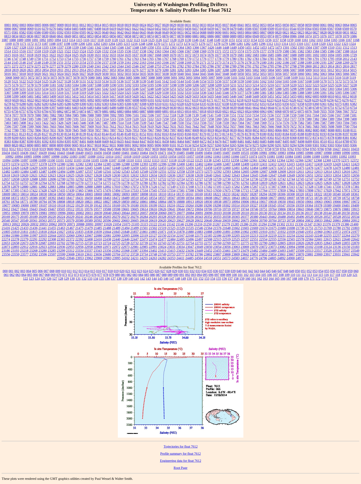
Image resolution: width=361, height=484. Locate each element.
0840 (52, 36)
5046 (210, 74)
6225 (285, 100)
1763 (135, 59)
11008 (91, 156)
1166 (341, 40)
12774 (98, 183)
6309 (150, 104)
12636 (171, 175)
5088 (151, 77)
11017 (118, 156)
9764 (305, 149)
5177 (22, 85)
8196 (338, 134)
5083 (114, 77)
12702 (79, 179)
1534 (112, 51)
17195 (217, 186)
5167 (300, 81)
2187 (293, 62)
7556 (203, 122)
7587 (323, 122)
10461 (125, 153)
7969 (158, 130)
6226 (293, 100)
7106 (150, 115)
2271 (7, 66)
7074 (7, 115)
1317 (307, 44)
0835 (22, 36)
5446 (233, 96)
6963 (263, 111)
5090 (166, 77)
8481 (241, 141)
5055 (270, 74)
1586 (331, 51)
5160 (248, 81)
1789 (300, 59)
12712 (125, 179)
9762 (290, 149)
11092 (343, 156)
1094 (57, 40)
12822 (291, 183)
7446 (82, 122)
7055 (323, 111)
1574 (240, 51)
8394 (60, 141)
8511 (331, 141)
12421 (346, 164)
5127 (60, 81)
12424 (6, 168)
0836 (30, 36)
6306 (128, 104)
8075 (293, 130)
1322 (337, 44)
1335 (45, 47)
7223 (158, 119)
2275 (37, 66)
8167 (195, 134)
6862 (60, 111)
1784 (263, 59)
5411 (68, 96)
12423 (355, 164)
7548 (173, 122)
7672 (293, 126)
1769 (180, 59)
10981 (263, 153)
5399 (15, 96)
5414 (90, 96)
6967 (270, 111)
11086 (307, 156)
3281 (173, 70)
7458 (90, 122)
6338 (225, 104)
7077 (15, 115)
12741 (272, 179)
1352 (165, 47)
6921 (225, 111)
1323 (345, 44)
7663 (255, 126)
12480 (346, 168)
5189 (105, 85)
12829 (355, 183)
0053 (263, 25)
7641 (188, 126)
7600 (37, 126)
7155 (263, 115)
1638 (143, 55)
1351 (158, 47)
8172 (210, 134)
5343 (210, 92)
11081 (271, 156)
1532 (105, 51)
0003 (22, 25)
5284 (255, 89)
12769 (70, 183)
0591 (52, 32)
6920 (218, 111)
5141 (158, 81)
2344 (120, 66)
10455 (88, 153)
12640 (208, 175)
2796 (278, 66)
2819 (15, 70)
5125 (45, 81)
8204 (37, 138)
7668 (278, 126)
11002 (64, 156)
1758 (97, 59)
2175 (233, 62)
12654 (337, 175)
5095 (204, 77)
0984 (285, 36)
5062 (316, 74)
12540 (98, 171)
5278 (210, 89)
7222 (150, 119)
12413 (281, 164)
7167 (338, 115)
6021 (23, 100)
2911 (60, 70)
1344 (105, 47)
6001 (300, 96)
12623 (52, 175)
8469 (195, 141)
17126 (153, 186)
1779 (225, 59)
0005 (37, 25)
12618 (6, 175)
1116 (86, 40)
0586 (37, 32)
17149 (171, 186)
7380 (308, 119)
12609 (282, 171)
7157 (278, 115)
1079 (346, 36)
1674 (203, 55)
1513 (353, 47)
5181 (53, 85)
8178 (248, 134)
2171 (203, 62)
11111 (138, 160)
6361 (323, 104)
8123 (22, 134)
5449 (255, 96)
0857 (120, 36)
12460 (226, 168)
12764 (42, 183)
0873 (143, 36)
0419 (112, 28)
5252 (180, 89)
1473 (278, 47)
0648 (158, 32)
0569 (345, 28)
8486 (271, 141)
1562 (150, 51)
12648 (281, 175)
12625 (70, 175)
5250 (165, 89)
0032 (195, 25)
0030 (180, 25)
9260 (218, 145)
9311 (5, 149)
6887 (143, 111)
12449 (125, 168)
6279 (15, 104)
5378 (248, 92)
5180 (45, 85)
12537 (89, 171)
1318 (314, 44)
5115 (331, 77)
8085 (316, 130)
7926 (128, 130)
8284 (255, 138)
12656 (355, 175)
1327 (15, 47)
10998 (55, 156)
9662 (170, 149)
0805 (255, 32)
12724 (180, 179)
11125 (199, 160)
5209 (218, 85)
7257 (203, 119)
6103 (166, 100)
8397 (75, 141)
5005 (278, 70)
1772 (195, 59)
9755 (253, 149)
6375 (338, 104)
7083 (60, 115)
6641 (248, 107)
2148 (37, 62)
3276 (135, 70)
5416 (105, 96)
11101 (60, 160)
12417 (309, 164)
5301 (316, 89)
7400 (353, 119)
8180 (263, 134)
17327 (300, 186)
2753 (158, 66)
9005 (75, 145)
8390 (30, 141)
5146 (195, 81)
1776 (203, 59)
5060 (300, 74)
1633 (112, 55)
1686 (278, 55)
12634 (153, 175)
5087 (144, 77)
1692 (316, 55)
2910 (53, 70)
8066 (278, 130)
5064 (331, 74)
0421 (128, 28)
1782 (248, 59)
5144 (180, 81)
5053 (263, 74)
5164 (278, 81)
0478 (225, 28)
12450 (134, 168)
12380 (61, 164)
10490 (199, 153)
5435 (210, 96)
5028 (90, 74)
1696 (346, 55)
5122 (22, 81)
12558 (181, 171)
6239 (323, 100)
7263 (240, 119)
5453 (285, 96)
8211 (90, 138)
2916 (97, 70)
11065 (226, 156)
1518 (37, 51)
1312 (269, 44)
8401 (83, 141)
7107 (158, 115)
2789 (233, 66)
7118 (173, 115)
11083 (280, 156)
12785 (190, 183)
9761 (283, 149)
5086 (136, 77)
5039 (173, 74)
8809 (7, 145)
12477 (318, 168)
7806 (37, 130)
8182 (270, 134)
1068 (300, 36)
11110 (130, 160)
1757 (90, 59)
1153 (246, 40)
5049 (233, 74)
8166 (188, 134)
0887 (218, 36)
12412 (272, 164)
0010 (68, 25)
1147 (202, 40)
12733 (235, 179)
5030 (105, 74)
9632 (80, 149)
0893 (240, 36)
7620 (158, 126)
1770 (188, 59)
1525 (90, 51)
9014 (82, 145)
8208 (68, 138)
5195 (150, 85)
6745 (285, 107)
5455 (293, 96)
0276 (52, 28)
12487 (43, 171)
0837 (37, 36)
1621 (45, 55)
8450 (150, 141)
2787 (218, 66)
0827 (316, 32)
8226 (158, 138)
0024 (143, 25)
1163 (319, 40)
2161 (128, 62)
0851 (75, 36)
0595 (82, 32)
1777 (210, 59)
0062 (331, 25)
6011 (338, 96)
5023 (52, 74)
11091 (334, 156)
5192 (128, 85)
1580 (285, 51)
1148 (210, 40)
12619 (15, 175)
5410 (60, 96)
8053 (263, 130)
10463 (134, 153)
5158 (233, 81)
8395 (68, 141)
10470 (153, 153)
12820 (272, 183)
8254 (218, 138)
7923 (120, 130)
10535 (245, 153)
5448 (248, 96)
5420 (135, 96)
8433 (113, 141)
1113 (65, 40)
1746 (7, 59)
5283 (248, 89)
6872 (67, 111)
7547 (165, 122)
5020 (37, 74)
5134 (105, 81)
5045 (203, 74)
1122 (129, 40)
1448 (225, 47)
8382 (353, 138)
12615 (337, 171)
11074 (253, 156)
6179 (225, 100)
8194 (331, 134)
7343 (255, 119)
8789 (346, 141)
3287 (218, 70)
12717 (153, 179)
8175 (233, 134)
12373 (6, 164)
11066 (235, 156)
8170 (203, 134)
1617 (22, 55)
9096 (158, 145)
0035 (218, 25)
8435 (120, 141)
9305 (346, 145)
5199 (180, 85)
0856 (112, 36)
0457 (195, 28)
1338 (68, 47)
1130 (188, 40)
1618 (30, 55)
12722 (162, 179)
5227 (346, 85)
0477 (218, 28)
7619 (150, 126)
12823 (300, 183)
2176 (240, 62)
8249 (195, 138)
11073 (244, 156)
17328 (309, 186)
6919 (210, 111)
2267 (331, 62)
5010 (316, 70)
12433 (61, 168)
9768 (328, 149)
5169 (316, 81)
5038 (165, 74)
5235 (52, 89)
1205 (119, 44)
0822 (293, 32)
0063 (338, 25)
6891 (165, 111)
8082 (308, 130)
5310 (30, 92)
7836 (60, 130)
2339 (82, 66)
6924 (248, 111)
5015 (353, 70)
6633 (195, 107)
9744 (215, 149)
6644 (271, 107)
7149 (218, 115)
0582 (22, 32)
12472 (281, 168)
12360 (244, 160)
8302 (270, 138)
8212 (97, 138)
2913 (75, 70)
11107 (113, 160)
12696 (52, 179)
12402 (199, 164)
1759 (105, 59)
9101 (173, 145)
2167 (173, 62)
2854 (45, 70)
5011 (323, 70)
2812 (316, 66)
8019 (210, 130)
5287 (270, 89)
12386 (116, 164)
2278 (60, 66)
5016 (7, 74)
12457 (199, 168)
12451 (144, 168)
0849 (67, 36)
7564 (240, 122)
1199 (74, 44)
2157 (105, 62)
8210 (83, 138)
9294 (293, 145)
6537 (135, 107)
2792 (255, 66)
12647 (272, 175)
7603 (53, 126)
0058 (300, 25)
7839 (68, 130)
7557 (210, 122)
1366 (195, 47)
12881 (33, 186)
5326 (135, 92)
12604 (236, 171)
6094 (105, 100)
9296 (300, 145)
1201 (89, 44)
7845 (75, 130)
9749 (223, 149)
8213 (105, 138)
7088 (90, 115)
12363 (272, 160)
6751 (331, 107)
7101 (135, 115)
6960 (255, 111)
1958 (338, 59)
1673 (195, 55)
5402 (37, 96)
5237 (67, 89)
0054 (270, 25)
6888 (150, 111)
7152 (240, 115)
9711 (193, 149)
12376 (24, 164)
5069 (16, 77)
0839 (45, 36)
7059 (331, 111)
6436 (83, 107)
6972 (293, 111)
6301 (90, 104)
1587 (338, 51)
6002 (308, 96)
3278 (150, 70)
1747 (15, 59)
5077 (68, 77)
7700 (346, 126)
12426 (15, 168)
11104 (86, 160)
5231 (22, 89)
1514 (7, 51)
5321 (97, 92)
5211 (233, 85)
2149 (45, 62)
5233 (37, 89)
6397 (53, 107)
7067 (346, 111)
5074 (46, 77)
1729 (353, 55)
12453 (162, 168)
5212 (240, 85)
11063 (217, 156)
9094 (143, 145)
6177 (217, 100)
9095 (150, 145)
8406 (90, 141)
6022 (30, 100)
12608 (272, 171)
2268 (338, 62)
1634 (120, 55)
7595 (353, 122)
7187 (45, 119)
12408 (236, 164)
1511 (338, 47)
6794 (45, 111)
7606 (75, 126)
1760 (112, 59)
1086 (353, 36)
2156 (97, 62)
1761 (120, 59)
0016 (112, 25)
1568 (195, 51)
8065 (271, 130)
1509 (323, 47)
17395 (15, 190)
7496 (112, 122)
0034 (210, 25)
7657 (233, 126)
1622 (52, 55)
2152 (67, 62)
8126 (37, 134)
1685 (270, 55)
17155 (180, 186)
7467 (97, 122)
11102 (69, 160)
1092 (42, 40)
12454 (171, 168)
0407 (90, 28)
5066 (346, 74)
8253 (210, 138)
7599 (30, 126)
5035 (143, 74)
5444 (218, 96)
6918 (203, 111)
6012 (345, 96)
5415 (97, 96)
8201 (22, 138)
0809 (270, 32)
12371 (345, 160)
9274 (248, 145)
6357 (293, 104)
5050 (240, 74)
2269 (346, 62)
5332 (180, 92)
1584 (316, 51)
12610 (291, 171)
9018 (97, 145)
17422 (33, 190)
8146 (120, 134)
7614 (128, 126)
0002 (15, 25)
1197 (59, 44)
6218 (240, 100)
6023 (38, 100)
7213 (97, 119)
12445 (88, 168)
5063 (323, 74)
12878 (6, 186)
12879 (15, 186)
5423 (158, 96)
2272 (15, 66)
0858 (128, 36)
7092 (113, 115)
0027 (158, 25)
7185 (30, 119)
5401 (30, 96)
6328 (180, 104)
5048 (225, 74)
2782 (180, 66)
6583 (150, 107)
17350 (337, 186)
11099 (42, 160)
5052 (255, 74)
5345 (218, 92)
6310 (158, 104)
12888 (88, 186)
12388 (125, 164)
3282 (180, 70)
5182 (60, 85)
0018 (120, 25)
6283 (45, 104)
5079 (83, 77)
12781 (153, 183)
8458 (165, 141)
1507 (316, 47)
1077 (331, 36)
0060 (316, 25)
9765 (313, 149)
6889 (158, 111)
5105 (264, 77)
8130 (60, 134)
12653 (327, 175)
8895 (37, 145)
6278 (7, 104)
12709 (107, 179)
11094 (6, 160)
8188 (300, 134)
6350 (248, 104)
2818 (7, 70)
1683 (255, 55)
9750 (230, 149)
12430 (42, 168)
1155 (261, 40)
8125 (30, 134)
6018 (353, 96)
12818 (254, 183)
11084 (289, 156)
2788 (225, 66)
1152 (239, 40)
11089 (316, 156)
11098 (33, 160)
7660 (240, 126)
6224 (278, 100)
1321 (330, 44)
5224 (323, 85)
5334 (195, 92)
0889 (233, 36)
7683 (316, 126)
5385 (285, 92)
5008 (300, 70)
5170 (323, 81)
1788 (293, 59)
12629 (107, 175)
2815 (338, 66)
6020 (15, 100)
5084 (121, 77)
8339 (285, 138)
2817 (353, 66)
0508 (263, 28)
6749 (316, 107)
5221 (300, 85)
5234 (45, 89)
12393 (144, 164)
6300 (83, 104)
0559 (300, 28)
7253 (188, 119)
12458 (208, 168)
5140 (150, 81)
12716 (144, 179)
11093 (352, 156)
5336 (203, 92)
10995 (28, 156)
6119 (195, 100)
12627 (88, 175)
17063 (125, 186)
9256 (203, 145)
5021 (45, 74)
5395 (338, 92)
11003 (73, 156)
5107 (279, 77)
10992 (9, 156)
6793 (37, 111)
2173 (218, 62)
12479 (337, 168)
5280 (225, 89)
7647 (203, 126)
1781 (240, 59)
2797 (285, 66)
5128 (67, 81)
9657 (148, 149)
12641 (217, 175)
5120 (7, 81)
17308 (281, 186)
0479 (233, 28)
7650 (218, 126)
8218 (143, 138)
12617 (355, 171)
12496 (70, 171)
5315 (52, 92)
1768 (173, 59)
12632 (134, 175)
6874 (82, 111)
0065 (353, 25)
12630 (116, 175)
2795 (270, 66)
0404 (67, 28)
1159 (290, 40)
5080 (91, 77)
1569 (203, 51)
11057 (190, 156)
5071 (23, 77)
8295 (263, 138)
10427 (336, 149)
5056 (278, 74)
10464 (144, 153)
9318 (35, 149)
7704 (353, 126)
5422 (150, 96)
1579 (278, 51)
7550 (180, 122)
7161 (308, 115)
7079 (30, 115)
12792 (245, 183)
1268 (149, 44)
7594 (346, 122)
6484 (98, 107)
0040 (233, 25)
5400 (22, 96)
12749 (327, 179)
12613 (318, 171)
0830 (338, 32)
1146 (195, 40)
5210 (225, 85)
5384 (278, 92)
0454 (173, 28)
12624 (61, 175)
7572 (270, 122)
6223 (270, 100)
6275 (338, 100)
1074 (308, 36)
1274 (187, 44)
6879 (97, 111)
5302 (323, 89)
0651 (180, 32)
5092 (181, 77)
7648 (210, 126)
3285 (203, 70)
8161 (150, 134)
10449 (79, 153)
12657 (6, 179)
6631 (180, 107)
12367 (308, 160)
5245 (128, 89)
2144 (7, 62)
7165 (323, 115)
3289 (233, 70)
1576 (255, 51)
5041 (188, 74)
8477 (225, 141)
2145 (15, 62)
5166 (293, 81)
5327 (143, 92)
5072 (31, 77)
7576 (285, 122)
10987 (318, 153)
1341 (90, 47)
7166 (330, 115)
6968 (278, 111)
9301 (316, 145)
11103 (77, 160)
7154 (255, 115)
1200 (81, 44)
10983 (281, 153)
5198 (173, 85)
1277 (209, 44)
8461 (173, 141)
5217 (278, 85)
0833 (7, 36)
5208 (210, 85)
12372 (354, 160)
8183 (278, 134)
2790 (240, 66)
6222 (262, 100)
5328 (150, 92)
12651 (309, 175)
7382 (316, 119)
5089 (159, 77)
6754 (353, 107)
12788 (217, 183)
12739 (263, 179)
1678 (225, 55)
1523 (75, 51)
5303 (331, 89)
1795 (331, 59)
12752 (355, 179)
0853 (90, 36)
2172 (210, 62)
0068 (22, 28)
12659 (24, 179)
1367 (203, 47)
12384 (98, 164)
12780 (144, 183)
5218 (285, 85)
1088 (12, 40)
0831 (346, 32)
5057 (285, 74)
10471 (162, 153)
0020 (135, 25)
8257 (225, 138)
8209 (75, 138)
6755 (7, 111)
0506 (248, 28)
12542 (116, 171)
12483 (15, 171)
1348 (135, 47)
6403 (75, 107)
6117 (188, 100)
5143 (173, 81)
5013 (338, 70)
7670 (285, 126)
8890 (30, 145)
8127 (45, 134)
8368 (293, 138)
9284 (263, 145)
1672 (188, 55)
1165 (334, 40)
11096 (15, 160)
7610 (98, 126)
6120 (202, 100)
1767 (165, 59)
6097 (128, 100)
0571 (7, 32)
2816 (346, 66)
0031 (188, 25)
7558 (218, 122)
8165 (180, 134)
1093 (50, 40)
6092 (90, 100)
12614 (327, 171)
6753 (346, 107)
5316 (60, 92)
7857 (98, 130)
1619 (37, 55)
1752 (52, 59)
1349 (143, 47)
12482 (6, 171)
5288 (278, 89)
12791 (235, 183)
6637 (218, 107)
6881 (105, 111)
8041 (241, 130)
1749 (30, 59)
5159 (240, 81)
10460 (116, 153)
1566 (180, 51)
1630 (90, 55)
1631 (97, 55)
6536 (128, 107)
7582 (300, 122)
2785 (203, 66)
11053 (163, 156)
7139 (195, 115)
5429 (188, 96)
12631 (125, 175)
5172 (338, 81)
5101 (234, 77)
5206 (195, 85)
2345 (128, 66)
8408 (98, 141)
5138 (135, 81)
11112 (147, 160)
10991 (355, 153)
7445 (75, 122)
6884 (128, 111)
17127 (162, 186)
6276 (345, 100)
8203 (30, 138)
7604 (60, 126)
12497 (79, 171)
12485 (33, 171)
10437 (33, 153)
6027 (68, 100)
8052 (256, 130)
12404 (208, 164)
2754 (165, 66)
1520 (52, 51)
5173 (346, 81)
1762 (128, 59)
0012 (82, 25)
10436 (24, 153)
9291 (278, 145)
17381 (355, 186)
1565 (173, 51)
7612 (112, 126)
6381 (346, 104)
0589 (45, 32)
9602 (57, 149)
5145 (188, 81)
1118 (100, 40)
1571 (218, 51)
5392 (331, 92)
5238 (75, 89)
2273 (22, 66)
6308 (143, 104)
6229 (315, 100)
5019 (30, 74)
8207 (60, 138)
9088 (120, 145)
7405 (15, 122)
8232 (165, 138)
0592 (60, 32)
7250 (165, 119)
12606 (254, 171)
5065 (338, 74)
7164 (315, 115)
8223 (150, 138)
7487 (105, 122)
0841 (60, 36)
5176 (15, 85)
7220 (135, 119)
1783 (255, 59)
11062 (208, 156)
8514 (338, 141)
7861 (105, 130)
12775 (107, 183)
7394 (338, 119)
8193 (323, 134)
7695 (323, 126)
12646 (263, 175)
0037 (225, 25)
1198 (67, 44)
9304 (338, 145)
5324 (120, 92)
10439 (42, 153)
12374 (15, 164)
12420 (337, 164)
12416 (300, 164)
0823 (300, 32)
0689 (210, 32)
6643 (263, 107)
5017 (15, 74)
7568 (255, 122)
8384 (15, 141)
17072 (134, 186)
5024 (60, 74)
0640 (105, 32)
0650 (173, 32)
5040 (180, 74)
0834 (15, 36)
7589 (331, 122)
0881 (195, 36)
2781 (173, 66)
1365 (188, 47)
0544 (293, 28)
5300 (308, 89)
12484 (24, 171)
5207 (203, 85)
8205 (45, 138)
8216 (128, 138)
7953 (135, 130)
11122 (190, 160)
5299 (300, 89)
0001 (7, 25)
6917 (195, 111)
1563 (158, 51)
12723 (171, 179)
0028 (165, 25)
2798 (293, 66)
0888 (225, 36)
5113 (316, 77)
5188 (98, 85)
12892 (107, 186)
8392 (45, 141)
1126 (158, 40)
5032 (120, 74)
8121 (15, 134)
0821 (285, 32)
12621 (33, 175)
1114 (72, 40)
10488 (190, 153)
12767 (52, 183)
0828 (323, 32)
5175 (7, 85)
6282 (37, 104)
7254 (195, 119)
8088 (331, 130)
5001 (248, 70)
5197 (165, 85)
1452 (256, 47)
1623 (60, 55)
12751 (346, 179)
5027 (82, 74)
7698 (331, 126)
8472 (203, 141)
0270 (45, 28)
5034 (135, 74)
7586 (316, 122)
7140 (203, 115)
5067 (353, 74)
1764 (143, 59)
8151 (135, 134)
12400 (181, 164)
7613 (120, 126)
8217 (135, 138)
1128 (173, 40)
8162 (158, 134)
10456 (98, 153)
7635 (180, 126)
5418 (120, 96)
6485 (105, 107)
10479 (171, 153)
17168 (190, 186)
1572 (225, 51)
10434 (6, 153)
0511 (285, 28)
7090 (105, 115)
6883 (120, 111)
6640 (241, 107)
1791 (316, 59)
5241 (97, 89)
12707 (89, 179)
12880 (24, 186)
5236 (60, 89)
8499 (308, 141)
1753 (60, 59)
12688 (33, 179)
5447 (240, 96)
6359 (308, 104)
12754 (6, 183)
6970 (285, 111)
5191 (120, 85)
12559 (190, 171)
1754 (67, 59)
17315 (291, 186)
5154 (203, 81)
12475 (300, 168)
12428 (24, 168)
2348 (150, 66)
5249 (158, 89)
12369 (327, 160)
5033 (128, 74)
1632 (105, 55)
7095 (120, 115)
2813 (323, 66)
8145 (112, 134)
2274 (30, 66)
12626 (79, 175)
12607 (263, 171)
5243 (112, 89)
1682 (248, 55)
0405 (75, 28)
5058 (293, 74)
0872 (135, 36)
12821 (281, 183)
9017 (90, 145)
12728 (208, 179)
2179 (255, 62)
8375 (323, 138)
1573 (233, 51)
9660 (163, 149)
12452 (153, 168)
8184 (285, 134)
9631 (72, 149)
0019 (128, 25)
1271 (164, 44)
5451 (270, 96)
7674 (300, 126)
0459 (210, 28)
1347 (128, 47)
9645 (110, 149)
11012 (100, 156)
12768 (61, 183)
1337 (60, 47)
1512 (346, 47)
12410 (254, 164)
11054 (172, 156)
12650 (300, 175)
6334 (195, 104)
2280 (75, 66)
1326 (7, 47)
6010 (331, 96)
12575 (208, 171)
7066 (338, 111)
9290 (270, 145)
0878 (180, 36)
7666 (270, 126)
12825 (318, 183)
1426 (210, 47)
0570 (353, 28)
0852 (82, 36)
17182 (208, 186)
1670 (173, 55)
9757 (260, 149)
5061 (308, 74)
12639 (199, 175)
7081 (45, 115)
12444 (79, 168)
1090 (27, 40)
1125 (151, 40)
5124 (37, 81)
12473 (291, 168)
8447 (143, 141)
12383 (89, 164)
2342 (105, 66)
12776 (116, 183)
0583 (30, 32)
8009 (195, 130)
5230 (15, 89)
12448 (116, 168)
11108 (121, 160)
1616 (15, 55)
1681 (240, 55)
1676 (210, 55)
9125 (180, 145)
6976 (308, 111)
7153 (248, 115)
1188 (52, 44)
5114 (323, 77)
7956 (143, 130)
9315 (27, 149)
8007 (188, 130)
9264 (225, 145)
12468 (263, 168)
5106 (271, 77)
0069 (30, 28)
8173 (218, 134)
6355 (278, 104)
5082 (106, 77)
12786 (199, 183)
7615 (135, 126)
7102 (143, 115)
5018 (22, 74)
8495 (286, 141)
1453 (263, 47)
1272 (172, 44)
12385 (107, 164)
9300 (308, 145)
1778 (218, 59)
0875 (158, 36)
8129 (52, 134)
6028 (75, 100)
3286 (210, 70)
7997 (173, 130)
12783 (171, 183)
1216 (134, 44)
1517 (30, 51)
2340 (90, 66)
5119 (353, 77)
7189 (60, 119)
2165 (158, 62)
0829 (331, 32)
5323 (112, 92)
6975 (300, 111)
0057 (293, 25)
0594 (75, 32)
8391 (37, 141)
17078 (144, 186)
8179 (255, 134)
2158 (112, 62)
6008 (323, 96)
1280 (232, 44)
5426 (180, 96)
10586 (254, 153)
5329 (158, 92)
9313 (20, 149)
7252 (180, 119)
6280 (22, 104)
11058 (199, 156)
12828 (346, 183)
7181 (353, 115)
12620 (24, 175)
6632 (188, 107)
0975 (278, 36)
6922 (233, 111)
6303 (105, 104)
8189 (308, 134)
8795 (353, 141)
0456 (188, 28)
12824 (309, 183)
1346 (120, 47)
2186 (285, 62)
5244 (120, 89)
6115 (180, 100)
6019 (8, 100)
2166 (165, 62)
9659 (155, 149)
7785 (22, 130)
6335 (203, 104)
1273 (179, 44)
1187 (45, 44)
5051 (248, 74)
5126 (52, 81)
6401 (68, 107)
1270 (157, 44)
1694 (331, 55)
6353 (263, 104)
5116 (338, 77)
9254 (195, 145)
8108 (346, 130)
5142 (165, 81)
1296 (262, 44)
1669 (165, 55)
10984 (291, 153)
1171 (23, 44)
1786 (278, 59)
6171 (210, 100)
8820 (15, 145)
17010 (116, 186)
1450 (241, 47)
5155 (210, 81)
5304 (338, 89)
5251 (173, 89)
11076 (262, 156)
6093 (98, 100)
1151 (232, 40)
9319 (42, 149)
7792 (30, 130)
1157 (275, 40)
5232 (30, 89)
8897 (45, 145)
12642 (226, 175)
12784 (180, 183)
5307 (7, 92)
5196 (158, 85)
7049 (316, 111)
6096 (120, 100)
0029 (173, 25)
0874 (150, 36)
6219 (247, 100)
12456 (190, 168)
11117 (164, 160)
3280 (165, 70)
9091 (128, 145)
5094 (196, 77)
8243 (180, 138)
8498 (301, 141)
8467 (188, 141)
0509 (270, 28)
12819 (263, 183)
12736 (254, 179)
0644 (135, 32)
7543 (150, 122)
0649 (165, 32)
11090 (325, 156)
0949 (255, 36)
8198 (353, 134)
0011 (75, 25)
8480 (233, 141)
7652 (225, 126)
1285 (254, 44)
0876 (165, 36)
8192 (316, 134)
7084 (68, 115)
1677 (218, 55)
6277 (353, 100)
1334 (37, 47)
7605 (68, 126)
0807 (263, 32)
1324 (352, 44)
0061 (323, 25)
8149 (128, 134)
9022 (105, 145)
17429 (52, 190)
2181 (270, 62)
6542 (143, 107)
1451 (248, 47)
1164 (327, 40)
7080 (37, 115)
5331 (173, 92)
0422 (135, 28)
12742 (281, 179)
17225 (226, 186)
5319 (82, 92)
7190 (68, 119)
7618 (143, 126)
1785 (270, 59)
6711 (278, 107)
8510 (323, 141)
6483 (90, 107)
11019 (136, 156)
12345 (216, 160)
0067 (15, 28)
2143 (353, 59)
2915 (90, 70)
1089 (20, 40)
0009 (60, 25)
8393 (53, 141)
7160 (300, 115)
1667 (150, 55)
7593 (338, 122)
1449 (233, 47)
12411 (263, 164)
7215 (112, 119)
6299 (75, 104)
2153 (75, 62)
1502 (293, 47)
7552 (188, 122)
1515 (15, 51)
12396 (162, 164)
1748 (22, 59)
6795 (52, 111)
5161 (255, 81)
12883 (52, 186)
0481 (240, 28)
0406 (82, 28)
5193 (135, 85)
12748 (318, 179)
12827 (337, 183)
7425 (52, 122)
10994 (18, 156)
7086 (83, 115)
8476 (218, 141)
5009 (308, 70)
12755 (15, 183)
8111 (353, 130)
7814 (45, 130)
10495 (217, 153)
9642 (102, 149)
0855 (105, 36)
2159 (120, 62)
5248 (150, 89)
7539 (143, 122)
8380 (338, 138)
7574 (278, 122)
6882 (112, 111)
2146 (22, 62)
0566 (323, 28)
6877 (90, 111)
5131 (82, 81)
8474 (210, 141)
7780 (15, 130)
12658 (15, 179)
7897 (113, 130)
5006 (285, 70)
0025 (150, 25)
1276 (202, 44)
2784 (195, 66)
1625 (75, 55)
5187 (90, 85)
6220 (255, 100)
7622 (165, 126)
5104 (256, 77)
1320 (322, 44)
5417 (112, 96)
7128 (180, 115)
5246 (135, 89)
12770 (79, 183)
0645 (143, 32)
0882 (203, 36)
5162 (263, 81)
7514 (120, 122)
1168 (356, 40)
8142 (90, 134)
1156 (268, 40)
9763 (298, 149)
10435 (15, 153)
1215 (126, 44)
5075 (53, 77)
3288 (225, 70)
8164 (173, 134)
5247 (143, 89)
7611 (105, 126)
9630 (65, 149)
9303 (331, 145)
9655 (140, 149)
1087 (5, 40)
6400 (60, 107)
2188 (300, 62)
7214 (105, 119)
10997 (46, 156)
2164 (150, 62)
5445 (225, 96)
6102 (158, 100)
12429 (33, 168)
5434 (203, 96)
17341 (327, 186)
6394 (37, 107)
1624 (67, 55)
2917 (105, 70)
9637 (95, 149)
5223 (316, 85)
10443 (61, 153)
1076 (323, 36)
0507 (255, 28)
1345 (113, 47)
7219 (128, 119)
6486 (113, 107)
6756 (15, 111)
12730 (226, 179)
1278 (217, 44)
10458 (107, 153)
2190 (316, 62)
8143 (97, 134)
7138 (187, 115)
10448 (70, 153)
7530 (135, 122)
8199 (7, 138)
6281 (30, 104)
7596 (7, 126)
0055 (278, 25)
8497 (293, 141)
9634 (87, 149)
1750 (37, 59)
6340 (240, 104)
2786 (210, 66)
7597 (15, 126)
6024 (45, 100)
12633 (144, 175)
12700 (61, 179)
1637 (135, 55)
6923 (240, 111)
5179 (37, 85)
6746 (293, 107)
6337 (218, 104)
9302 (323, 145)
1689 (300, 55)
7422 (45, 122)
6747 (300, 107)
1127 (166, 40)
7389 (331, 119)
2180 (263, 62)
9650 (125, 149)
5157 (225, 81)
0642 (120, 32)
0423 (143, 28)
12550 (153, 171)
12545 (135, 171)
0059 (308, 25)
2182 (278, 62)
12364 (281, 160)
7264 (248, 119)
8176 (240, 134)
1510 (331, 47)
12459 (217, 168)
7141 (210, 115)
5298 (293, 89)
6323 (173, 104)
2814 (331, 66)
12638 (190, 175)
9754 (245, 149)
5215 (263, 85)
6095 (113, 100)
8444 (135, 141)
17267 (254, 186)
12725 (190, 179)
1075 (316, 36)
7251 (173, 119)
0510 (278, 28)
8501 (316, 141)
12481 (355, 168)
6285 (60, 104)
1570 (210, 51)
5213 (248, 85)
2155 (90, 62)
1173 (37, 44)
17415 (24, 190)
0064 (346, 25)
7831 (53, 130)
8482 (248, 141)
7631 (173, 126)
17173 (199, 186)
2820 (22, 70)
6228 (308, 100)
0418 (105, 28)
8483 (256, 141)
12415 (291, 164)
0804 (248, 32)
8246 (188, 138)
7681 (308, 126)
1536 (128, 51)
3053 (112, 70)
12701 (70, 179)
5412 (75, 96)
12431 (52, 168)
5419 (128, 96)
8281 (248, 138)
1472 (271, 47)
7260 (218, 119)
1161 (305, 40)
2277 (52, 66)
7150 (225, 115)
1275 (194, 44)
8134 (67, 134)
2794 (263, 66)
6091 (83, 100)
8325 (278, 138)
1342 (98, 47)
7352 (278, 119)
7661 (248, 126)
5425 (173, 96)
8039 (233, 130)
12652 (318, 175)
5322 (105, 92)
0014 (97, 25)
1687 (285, 55)
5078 (76, 77)
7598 (22, 126)
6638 (225, 107)
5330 (165, 92)
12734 (245, 179)
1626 (82, 55)
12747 (309, 179)
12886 (79, 186)
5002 (255, 70)
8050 (248, 130)
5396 (346, 92)
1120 (115, 40)
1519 (45, 51)
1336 (53, 47)
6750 (323, 107)
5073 (38, 77)
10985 (300, 153)
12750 (337, 179)
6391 (15, 107)
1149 (217, 40)
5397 (353, 92)
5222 (308, 85)
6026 (60, 100)
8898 (52, 145)
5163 (270, 81)
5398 (7, 96)
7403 (7, 122)
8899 (60, 145)
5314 (45, 92)
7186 (37, 119)
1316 (299, 44)
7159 (293, 115)
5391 (323, 92)
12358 (235, 160)
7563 (233, 122)
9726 (200, 149)
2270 (353, 62)
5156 (218, 81)
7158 (285, 115)
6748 (308, 107)
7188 (53, 119)
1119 (107, 40)
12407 (226, 164)
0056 (285, 25)
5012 (330, 70)
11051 (154, 156)
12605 (245, 171)
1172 (30, 44)
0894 (248, 36)
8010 (203, 130)
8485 (263, 141)
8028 (225, 130)
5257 (203, 89)
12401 (190, 164)
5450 (263, 96)
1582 (300, 51)
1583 (308, 51)
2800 (308, 66)
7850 (90, 130)
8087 (323, 130)
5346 (225, 92)
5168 (308, 81)
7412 (30, 122)
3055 (128, 70)
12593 (226, 171)
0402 (60, 28)
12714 (134, 179)
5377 (240, 92)
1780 (233, 59)
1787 (285, 59)
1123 (136, 40)
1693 (323, 55)
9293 (285, 145)
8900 (67, 145)
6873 (75, 111)
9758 (268, 149)
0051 (248, 25)
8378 (331, 138)
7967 (150, 130)
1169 (8, 44)
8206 (53, 138)
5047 (218, 74)
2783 (188, 66)
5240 (90, 89)
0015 (105, 25)
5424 (165, 96)
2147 (30, 62)
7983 (165, 130)
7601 (45, 126)
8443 (128, 141)
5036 (150, 74)
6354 (270, 104)
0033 (203, 25)
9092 (135, 145)
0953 (263, 36)
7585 (308, 122)
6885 (135, 111)
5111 (302, 77)
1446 (218, 47)
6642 (256, 107)
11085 (298, 156)
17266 (245, 186)
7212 (90, 119)
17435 (61, 190)
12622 (42, 175)
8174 (225, 134)
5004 (270, 70)
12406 (217, 164)
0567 (330, 28)
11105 (95, 160)
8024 (218, 130)
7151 (233, 115)
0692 (233, 32)
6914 (173, 111)
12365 (290, 160)
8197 (346, 134)
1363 (173, 47)
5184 (75, 85)
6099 (143, 100)
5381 (263, 92)
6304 (113, 104)
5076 (61, 77)
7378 (300, 119)
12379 (52, 164)
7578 (293, 122)
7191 (75, 119)
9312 (12, 149)
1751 (45, 59)
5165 (285, 81)
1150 (224, 40)
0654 (195, 32)
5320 (90, 92)
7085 (75, 115)
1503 (301, 47)
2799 (300, 66)
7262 (233, 119)
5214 (255, 85)
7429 (67, 122)
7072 (353, 111)
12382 (79, 164)
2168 (180, 62)
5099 (219, 77)
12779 (134, 183)
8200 (15, 138)
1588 (346, 51)
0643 (128, 32)
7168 (345, 115)
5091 (174, 77)
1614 (353, 51)
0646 (150, 32)
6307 (135, 104)
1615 (7, 55)
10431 (346, 149)
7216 (120, 119)
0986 (293, 36)
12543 (125, 171)
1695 (338, 55)
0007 (53, 25)
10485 (180, 153)
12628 (98, 175)
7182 (7, 119)
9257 (210, 145)
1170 (16, 44)
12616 (346, 171)
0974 (270, 36)
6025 (53, 100)
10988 (327, 153)
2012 (346, 59)
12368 (318, 160)
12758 (33, 183)
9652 (133, 149)
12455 (180, 168)
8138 (75, 134)
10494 (208, 153)
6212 (232, 100)
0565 (315, 28)
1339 (75, 47)
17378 (346, 186)
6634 (203, 107)
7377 (293, 119)
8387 (22, 141)
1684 (263, 55)
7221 (143, 119)
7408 (22, 122)
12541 (107, 171)
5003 (263, 70)
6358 (300, 104)
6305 (120, 104)
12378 (43, 164)
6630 (173, 107)
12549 (144, 171)
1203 (104, 44)
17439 (70, 190)
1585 (323, 51)
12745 (300, 179)
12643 (235, 175)
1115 (79, 40)
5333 (188, 92)
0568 (338, 28)
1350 (150, 47)
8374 (316, 138)
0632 (90, 32)
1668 (158, 55)
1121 (122, 40)
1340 (83, 47)
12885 (70, 186)
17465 (79, 190)
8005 (180, 130)
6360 (316, 104)
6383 (7, 107)
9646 (117, 149)
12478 (327, 168)
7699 (338, 126)
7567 (248, 122)
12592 (217, 171)
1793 (323, 59)
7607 (83, 126)
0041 (240, 25)
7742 (7, 130)
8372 (308, 138)
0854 (97, 36)
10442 (52, 153)
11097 (24, 160)
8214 (112, 138)
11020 (145, 156)
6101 (150, 100)
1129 (180, 40)
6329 (188, 104)
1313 (277, 44)
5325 (128, 92)
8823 (22, 145)
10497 (226, 153)
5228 (353, 85)
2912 (67, 70)
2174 (225, 62)
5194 (143, 85)
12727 (199, 179)
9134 (188, 145)
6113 (173, 100)
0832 (353, 32)
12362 (262, 160)
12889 (98, 186)
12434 (70, 168)
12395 (153, 164)
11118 (173, 160)
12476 (309, 168)
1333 (30, 47)
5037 (158, 74)
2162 (135, 62)
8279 (240, 138)
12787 (208, 183)
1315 (292, 44)
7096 (128, 115)
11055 (181, 156)
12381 (70, 164)
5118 (345, 77)
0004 (30, 25)
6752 (338, 107)
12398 (171, 164)
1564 (165, 51)
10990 (346, 153)
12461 (235, 168)
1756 (82, 59)
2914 (82, 70)
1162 (312, 40)
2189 (308, 62)
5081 (98, 77)
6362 (331, 104)
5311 (37, 92)
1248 (142, 44)
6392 (22, 107)
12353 (226, 160)
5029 (97, 74)
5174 (353, 81)
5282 (240, 89)
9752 (238, 149)
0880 (188, 36)
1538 (143, 51)
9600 (50, 149)
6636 (210, 107)
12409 (245, 164)
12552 (171, 171)
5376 (233, 92)
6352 (255, 104)
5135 (112, 81)
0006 (45, 25)
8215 (120, 138)
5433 (195, 96)
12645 (254, 175)
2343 (112, 66)
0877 (173, 36)
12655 (346, 175)
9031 (112, 145)
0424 (150, 28)
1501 (286, 47)
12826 (327, 183)
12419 (327, 164)
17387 (6, 190)
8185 (293, 134)
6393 (30, 107)
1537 (135, 51)
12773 (88, 183)
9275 (255, 145)
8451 (158, 141)
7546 (158, 122)
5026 (75, 74)
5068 (8, 77)
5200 (188, 85)
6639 (233, 107)
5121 (15, 81)
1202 (96, 44)
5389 (308, 92)
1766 (158, 59)
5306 (353, 89)
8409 (105, 141)
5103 (249, 77)
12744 (291, 179)
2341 (97, 66)
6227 (300, 100)
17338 (318, 186)
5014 (345, 70)
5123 (30, 81)
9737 (208, 149)
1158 (283, 40)
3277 (143, 70)
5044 (195, 74)
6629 (165, 107)
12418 (318, 164)
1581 (293, 51)
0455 (180, 28)
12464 (254, 168)
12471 (272, 168)
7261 (225, 119)
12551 (162, 171)
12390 (135, 164)
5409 (53, 96)
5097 (211, 77)
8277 (233, 138)
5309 (22, 92)
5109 (294, 77)
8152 (143, 134)
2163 (143, 62)
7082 (53, 115)
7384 (323, 119)
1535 (120, 51)
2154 (82, 62)
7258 (210, 119)
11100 (51, 160)
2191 (323, 62)
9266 (240, 145)
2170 (195, 62)
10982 (272, 153)
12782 (162, 183)
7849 (83, 130)
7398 (346, 119)
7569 (263, 122)
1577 (263, 51)
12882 (42, 186)
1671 (180, 55)
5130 (75, 81)
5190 (113, 85)
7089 (98, 115)
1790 (308, 59)
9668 (185, 149)
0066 (7, 28)
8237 (173, 138)
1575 (248, 51)
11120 (181, 160)
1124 (144, 40)
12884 (61, 186)
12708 (98, 179)
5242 (105, 89)
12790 (226, 183)
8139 (82, 134)
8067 (286, 130)
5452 (278, 96)
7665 (263, 126)
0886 (210, 36)
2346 (135, 66)
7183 (15, 119)
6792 (30, 111)
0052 (255, 25)
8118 (7, 134)
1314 (284, 44)
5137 (128, 81)
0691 (225, 32)
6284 (53, 104)
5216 (270, 85)
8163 (165, 134)
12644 (245, 175)
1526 (97, 51)
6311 (165, 104)
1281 (239, 44)
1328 (22, 47)
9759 (275, 149)
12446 (98, 168)
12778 (125, 183)
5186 (83, 85)
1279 (224, 44)
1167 (349, 40)
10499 (235, 153)
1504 (308, 47)
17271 (263, 186)
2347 (143, 66)
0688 (203, 32)
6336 (210, 104)
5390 (316, 92)
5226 (338, 85)
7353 (285, 119)
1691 (308, 55)
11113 (155, 160)
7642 (195, 126)
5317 (67, 92)
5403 (45, 96)
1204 (111, 44)
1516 (22, 51)
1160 (297, 40)
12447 (107, 168)
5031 (112, 74)
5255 (195, 89)
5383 (270, 92)
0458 (203, 28)
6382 (353, 104)
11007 (82, 156)
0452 (158, 28)
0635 (97, 32)
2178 (248, 62)
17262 (235, 186)
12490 (52, 171)
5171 (331, 81)
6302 (98, 104)
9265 (233, 145)
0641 (112, 32)
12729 (217, 179)
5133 (97, 81)
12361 (253, 160)
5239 (82, 89)
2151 (60, 62)
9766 (320, 149)
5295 (285, 89)
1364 (180, 47)
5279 (218, 89)
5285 (263, 89)
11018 (127, 156)
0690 (218, 32)
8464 (180, 141)
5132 (90, 81)
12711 (116, 179)
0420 (120, 28)
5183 (68, 85)
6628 (158, 107)
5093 (189, 77)
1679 (233, 55)
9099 (165, 145)
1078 (338, 36)
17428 (42, 190)
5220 (293, 85)
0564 (308, 28)
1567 (188, 51)
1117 (93, 40)
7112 (165, 115)
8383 (7, 141)
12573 (199, 171)
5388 (300, 92)
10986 (309, 153)
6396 (45, 107)
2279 (67, 66)
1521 (60, 51)
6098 (135, 100)
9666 (178, 149)
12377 (33, 164)
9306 (353, 145)
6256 (330, 100)
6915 (180, 111)
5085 (129, 77)
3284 (195, 70)
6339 (233, 104)
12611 (300, 171)
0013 (90, 25)
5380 (255, 92)
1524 (82, 51)
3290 (240, 70)
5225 (331, 85)
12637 (180, 175)
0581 (15, 32)
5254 (188, 89)
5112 (309, 77)
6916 (188, 111)
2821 (30, 70)
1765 (150, 59)
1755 (75, 59)
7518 (128, 122)
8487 (278, 141)
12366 (299, 160)
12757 (24, 183)
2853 (37, 70)
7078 (22, 115)
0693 (240, 32)
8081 (301, 130)
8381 (346, 138)
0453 (165, 28)
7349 (270, 119)
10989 (337, 153)
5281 (233, 89)
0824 (308, 32)
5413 (82, 96)
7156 (270, 115)
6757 (22, 111)
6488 (120, 107)
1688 (293, 55)
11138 (208, 160)
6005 (316, 96)
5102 (241, 77)
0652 (188, 32)
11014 (109, 156)
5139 (143, 81)
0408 (97, 28)
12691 (43, 179)
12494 (61, 171)
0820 (278, 32)
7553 (195, 122)
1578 (270, 51)
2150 (52, 62)
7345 (263, 119)
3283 (188, 70)
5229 (7, 89)
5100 (226, 77)
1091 (35, 40)
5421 (143, 96)
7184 (22, 119)
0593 (67, 32)
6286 (68, 104)
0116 (37, 28)
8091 (338, 130)
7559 (225, 122)
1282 (247, 44)
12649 (291, 175)
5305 (346, 89)
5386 (293, 92)
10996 (37, 156)
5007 (293, 70)
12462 (245, 168)
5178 (30, 85)
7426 (60, 122)
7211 (83, 119)
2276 (45, 66)
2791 (248, 66)
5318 (75, 92)
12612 (309, 171)
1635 (128, 55)
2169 (188, 62)
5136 (120, 81)
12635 (162, 175)
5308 (15, 92)
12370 (336, 160)
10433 (355, 149)
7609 (90, 126)
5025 (67, 74)
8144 (105, 134)
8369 (300, 138)
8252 (203, 138)
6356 (285, 104)
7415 (37, 122)
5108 (286, 77)
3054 (120, 70)
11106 (104, 160)
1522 (67, 51)
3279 (158, 70)
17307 (272, 186)
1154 (253, 40)
